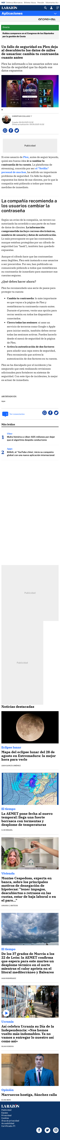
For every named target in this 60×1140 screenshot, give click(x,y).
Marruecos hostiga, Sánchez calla (29, 1094)
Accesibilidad (7, 1123)
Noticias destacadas (17, 706)
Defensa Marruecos (14, 3)
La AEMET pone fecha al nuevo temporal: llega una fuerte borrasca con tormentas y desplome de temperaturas (27, 819)
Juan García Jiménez (11, 766)
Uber (9, 433)
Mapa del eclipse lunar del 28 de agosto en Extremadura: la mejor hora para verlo (28, 756)
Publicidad (6, 1110)
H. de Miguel (7, 830)
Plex (26, 157)
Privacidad (6, 1115)
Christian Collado (21, 116)
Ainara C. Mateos (9, 906)
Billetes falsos (30, 3)
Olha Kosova (7, 1046)
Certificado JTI (8, 1126)
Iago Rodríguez (8, 978)
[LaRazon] (12, 7)
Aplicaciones (12, 13)
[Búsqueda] (45, 8)
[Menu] (57, 8)
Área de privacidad (10, 1120)
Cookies (5, 1118)
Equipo (4, 1113)
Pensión (40, 3)
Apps (3, 401)
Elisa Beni (6, 1100)
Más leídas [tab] (8, 424)
